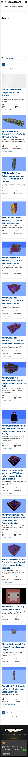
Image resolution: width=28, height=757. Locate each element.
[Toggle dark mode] (5, 2)
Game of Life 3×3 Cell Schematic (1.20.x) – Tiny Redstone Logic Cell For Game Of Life (13, 689)
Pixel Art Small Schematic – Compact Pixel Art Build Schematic (12, 92)
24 (10, 68)
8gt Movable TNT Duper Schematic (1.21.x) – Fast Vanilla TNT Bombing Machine (13, 134)
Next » (16, 68)
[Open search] (26, 2)
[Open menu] (2, 2)
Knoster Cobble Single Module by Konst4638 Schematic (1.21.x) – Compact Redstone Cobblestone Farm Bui (14, 429)
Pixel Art (10, 109)
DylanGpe (18, 106)
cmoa (18, 701)
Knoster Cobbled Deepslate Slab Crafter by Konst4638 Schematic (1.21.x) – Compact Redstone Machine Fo (14, 563)
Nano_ (18, 619)
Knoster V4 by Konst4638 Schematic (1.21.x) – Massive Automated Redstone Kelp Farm (13, 340)
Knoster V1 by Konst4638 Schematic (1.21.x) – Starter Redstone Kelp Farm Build (12, 260)
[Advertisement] (14, 36)
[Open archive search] (8, 18)
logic (9, 704)
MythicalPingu (18, 148)
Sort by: (2, 58)
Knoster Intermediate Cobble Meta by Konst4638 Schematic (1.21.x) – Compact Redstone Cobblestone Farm (13, 474)
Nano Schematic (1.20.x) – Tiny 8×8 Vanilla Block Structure (13, 608)
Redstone (10, 151)
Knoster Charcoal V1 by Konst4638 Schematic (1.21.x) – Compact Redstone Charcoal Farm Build (14, 382)
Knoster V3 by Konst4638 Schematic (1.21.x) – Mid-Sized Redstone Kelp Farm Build (13, 300)
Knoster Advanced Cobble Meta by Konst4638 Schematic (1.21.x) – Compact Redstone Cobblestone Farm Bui (14, 519)
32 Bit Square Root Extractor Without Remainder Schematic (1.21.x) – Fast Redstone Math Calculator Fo (13, 177)
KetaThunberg (18, 193)
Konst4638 (18, 273)
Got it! (7, 754)
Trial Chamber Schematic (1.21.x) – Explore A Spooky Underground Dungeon (13, 647)
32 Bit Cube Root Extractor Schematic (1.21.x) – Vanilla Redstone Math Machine (12, 220)
